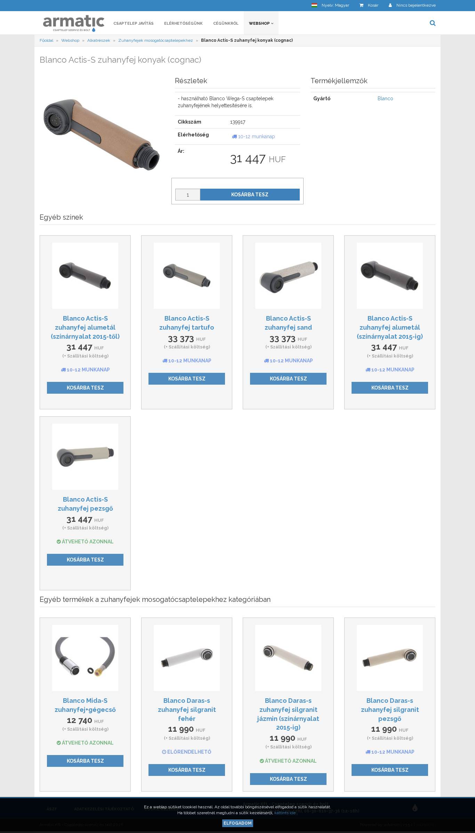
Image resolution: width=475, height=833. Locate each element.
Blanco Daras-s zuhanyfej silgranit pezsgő (390, 709)
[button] (330, 5)
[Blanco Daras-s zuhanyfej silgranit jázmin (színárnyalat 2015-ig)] (288, 658)
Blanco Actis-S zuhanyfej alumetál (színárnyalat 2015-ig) (390, 327)
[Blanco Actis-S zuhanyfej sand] (288, 276)
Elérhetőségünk (183, 23)
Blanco (385, 98)
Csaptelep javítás (133, 23)
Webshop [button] (260, 23)
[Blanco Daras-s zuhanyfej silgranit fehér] (186, 658)
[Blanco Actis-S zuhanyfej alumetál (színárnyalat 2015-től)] (85, 276)
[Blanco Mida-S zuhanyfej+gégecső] (85, 658)
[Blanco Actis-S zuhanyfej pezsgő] (85, 457)
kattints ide (285, 812)
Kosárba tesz (249, 194)
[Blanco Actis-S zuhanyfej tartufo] (186, 276)
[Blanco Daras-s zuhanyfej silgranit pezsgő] (390, 658)
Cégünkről (226, 23)
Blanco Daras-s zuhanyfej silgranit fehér (187, 709)
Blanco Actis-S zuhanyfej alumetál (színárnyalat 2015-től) (85, 327)
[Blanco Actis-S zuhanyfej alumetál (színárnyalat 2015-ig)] (390, 276)
